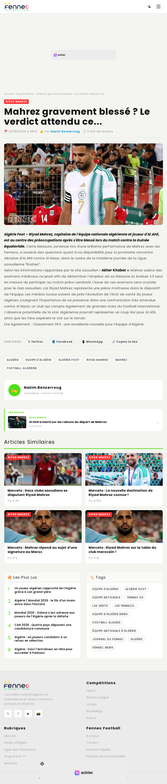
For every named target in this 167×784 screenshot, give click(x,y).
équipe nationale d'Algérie (114, 631)
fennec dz (135, 597)
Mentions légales (98, 750)
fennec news (102, 648)
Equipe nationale (106, 597)
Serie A (91, 718)
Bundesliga (94, 711)
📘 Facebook (62, 342)
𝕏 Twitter (35, 342)
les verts (100, 606)
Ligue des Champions (19, 750)
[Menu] (158, 6)
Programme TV (15, 756)
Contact (92, 743)
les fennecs (124, 606)
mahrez (121, 360)
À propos (92, 736)
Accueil (9, 94)
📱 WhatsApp (92, 342)
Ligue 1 (91, 690)
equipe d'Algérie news (110, 614)
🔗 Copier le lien (125, 342)
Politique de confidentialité (105, 756)
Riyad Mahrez (25, 94)
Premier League (97, 697)
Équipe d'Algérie (15, 743)
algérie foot (69, 360)
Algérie (13, 360)
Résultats (10, 763)
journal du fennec (108, 639)
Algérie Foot (14, 234)
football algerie (106, 622)
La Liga (91, 704)
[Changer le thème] (150, 6)
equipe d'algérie (39, 360)
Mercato (10, 736)
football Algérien (22, 368)
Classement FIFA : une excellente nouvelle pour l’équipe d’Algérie (88, 324)
